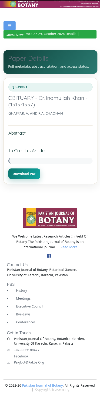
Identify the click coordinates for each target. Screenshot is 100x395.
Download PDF (24, 173)
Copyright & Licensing (52, 389)
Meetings (23, 298)
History (21, 290)
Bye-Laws (23, 314)
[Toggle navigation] (9, 25)
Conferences (26, 322)
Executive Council (29, 306)
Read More (68, 247)
